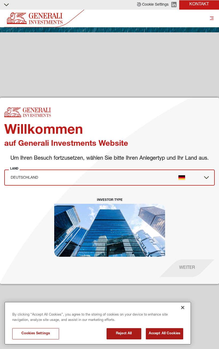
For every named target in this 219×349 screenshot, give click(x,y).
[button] (152, 5)
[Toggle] (211, 18)
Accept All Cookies (164, 333)
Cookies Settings (35, 333)
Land (14, 168)
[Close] (183, 307)
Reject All (124, 333)
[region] (97, 323)
